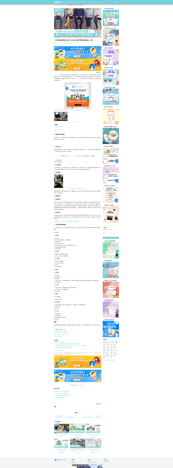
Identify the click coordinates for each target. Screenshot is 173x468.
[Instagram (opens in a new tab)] (118, 2)
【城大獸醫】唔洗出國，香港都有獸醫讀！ (62, 434)
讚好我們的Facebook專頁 (109, 360)
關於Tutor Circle (74, 461)
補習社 (104, 355)
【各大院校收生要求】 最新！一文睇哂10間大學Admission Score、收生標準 (70, 345)
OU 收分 (56, 336)
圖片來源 (79, 121)
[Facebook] (100, 72)
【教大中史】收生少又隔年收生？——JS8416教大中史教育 (77, 435)
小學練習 (108, 350)
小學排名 (104, 350)
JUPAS (104, 344)
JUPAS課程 (108, 344)
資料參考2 (61, 350)
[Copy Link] (97, 72)
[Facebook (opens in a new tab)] (117, 2)
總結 (55, 130)
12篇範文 (104, 341)
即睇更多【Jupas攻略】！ (59, 342)
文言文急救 (104, 352)
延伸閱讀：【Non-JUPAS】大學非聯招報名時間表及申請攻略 (66, 221)
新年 (108, 352)
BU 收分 (67, 333)
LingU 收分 (56, 334)
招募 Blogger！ (74, 462)
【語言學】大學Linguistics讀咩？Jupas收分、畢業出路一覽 (94, 450)
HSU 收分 (60, 336)
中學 (111, 344)
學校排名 (115, 347)
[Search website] (102, 2)
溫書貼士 (115, 352)
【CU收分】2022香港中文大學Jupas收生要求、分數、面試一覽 (94, 435)
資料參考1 (56, 350)
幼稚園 (111, 350)
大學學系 (104, 347)
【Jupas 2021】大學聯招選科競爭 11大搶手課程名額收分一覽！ (67, 343)
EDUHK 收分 (62, 334)
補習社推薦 (107, 355)
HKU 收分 (56, 331)
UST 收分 (65, 331)
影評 (114, 350)
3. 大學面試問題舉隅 (59, 129)
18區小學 (112, 341)
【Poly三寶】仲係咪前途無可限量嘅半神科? (63, 347)
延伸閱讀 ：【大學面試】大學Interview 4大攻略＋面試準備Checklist (68, 110)
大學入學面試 (57, 74)
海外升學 (111, 352)
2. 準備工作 (57, 127)
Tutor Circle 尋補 (78, 78)
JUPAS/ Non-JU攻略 (59, 43)
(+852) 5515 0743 (90, 461)
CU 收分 (60, 331)
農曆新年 (114, 355)
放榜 (79, 412)
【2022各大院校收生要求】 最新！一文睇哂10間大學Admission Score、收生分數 (77, 450)
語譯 (111, 355)
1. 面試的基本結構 (58, 126)
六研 (55, 43)
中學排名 (114, 344)
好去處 (111, 347)
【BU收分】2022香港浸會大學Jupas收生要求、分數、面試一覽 (62, 450)
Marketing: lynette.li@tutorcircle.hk (92, 462)
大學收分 (108, 347)
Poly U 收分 (62, 333)
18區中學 (108, 341)
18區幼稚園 (116, 341)
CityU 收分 (56, 333)
